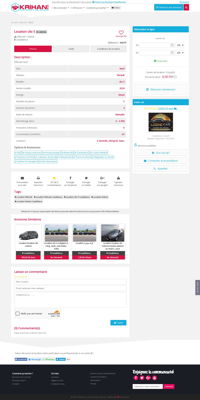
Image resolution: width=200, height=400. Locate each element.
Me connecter (60, 7)
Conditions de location (108, 48)
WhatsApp (50, 359)
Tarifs (71, 48)
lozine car (139, 102)
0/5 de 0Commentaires (54, 183)
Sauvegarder (121, 36)
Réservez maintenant (162, 89)
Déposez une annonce (170, 7)
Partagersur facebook (70, 183)
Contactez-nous (58, 384)
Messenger (36, 359)
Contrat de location (98, 377)
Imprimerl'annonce (38, 183)
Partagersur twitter (86, 183)
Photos (33, 48)
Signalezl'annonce (118, 183)
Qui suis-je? (162, 152)
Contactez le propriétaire (162, 160)
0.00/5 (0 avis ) (167, 108)
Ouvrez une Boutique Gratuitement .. (110, 2)
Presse (93, 383)
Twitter (62, 359)
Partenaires (95, 380)
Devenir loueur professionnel (102, 373)
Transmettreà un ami (22, 183)
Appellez (162, 168)
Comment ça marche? (96, 7)
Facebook (22, 359)
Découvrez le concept (21, 377)
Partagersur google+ (102, 183)
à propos (55, 377)
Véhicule (23, 22)
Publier (119, 322)
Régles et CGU (57, 380)
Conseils (15, 384)
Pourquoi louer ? (19, 380)
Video (117, 7)
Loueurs (185, 2)
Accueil (14, 22)
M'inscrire (77, 7)
